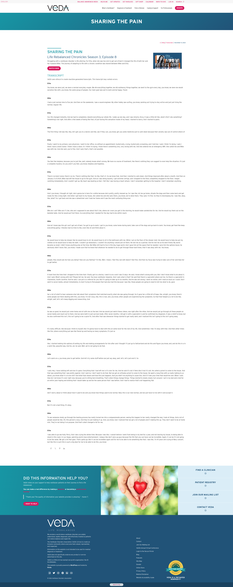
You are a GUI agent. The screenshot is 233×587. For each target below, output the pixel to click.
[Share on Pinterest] (60, 448)
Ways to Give (161, 2)
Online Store (140, 568)
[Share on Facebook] (51, 448)
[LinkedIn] (67, 574)
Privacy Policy (141, 571)
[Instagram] (58, 574)
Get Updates (115, 2)
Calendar (149, 2)
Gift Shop (139, 2)
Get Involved (128, 2)
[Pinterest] (62, 574)
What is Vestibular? (108, 8)
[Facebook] (49, 574)
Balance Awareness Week (88, 2)
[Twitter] (53, 574)
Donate (180, 8)
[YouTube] (71, 574)
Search (179, 2)
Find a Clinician (139, 8)
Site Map (139, 561)
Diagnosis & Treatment (124, 8)
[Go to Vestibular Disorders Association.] (160, 42)
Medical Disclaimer (142, 574)
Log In (171, 2)
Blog (137, 555)
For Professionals (166, 8)
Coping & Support (152, 8)
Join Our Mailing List (143, 545)
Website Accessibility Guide (145, 578)
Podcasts (139, 558)
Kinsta (49, 567)
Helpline (104, 2)
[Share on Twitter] (55, 448)
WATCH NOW (54, 68)
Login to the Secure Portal (145, 551)
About (138, 538)
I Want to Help (31, 504)
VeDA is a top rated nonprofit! (176, 578)
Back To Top (116, 584)
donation (61, 489)
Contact (138, 541)
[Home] (58, 8)
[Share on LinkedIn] (64, 448)
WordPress (73, 565)
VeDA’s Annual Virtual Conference (147, 548)
